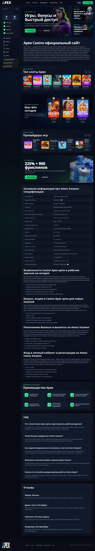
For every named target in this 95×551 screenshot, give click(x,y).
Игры (32, 545)
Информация (54, 2)
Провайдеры (43, 2)
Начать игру (30, 30)
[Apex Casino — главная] (7, 2)
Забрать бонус (31, 177)
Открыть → (77, 34)
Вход (79, 2)
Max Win (35, 2)
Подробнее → (77, 18)
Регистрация (88, 2)
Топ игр (28, 2)
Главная (27, 545)
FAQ (61, 2)
